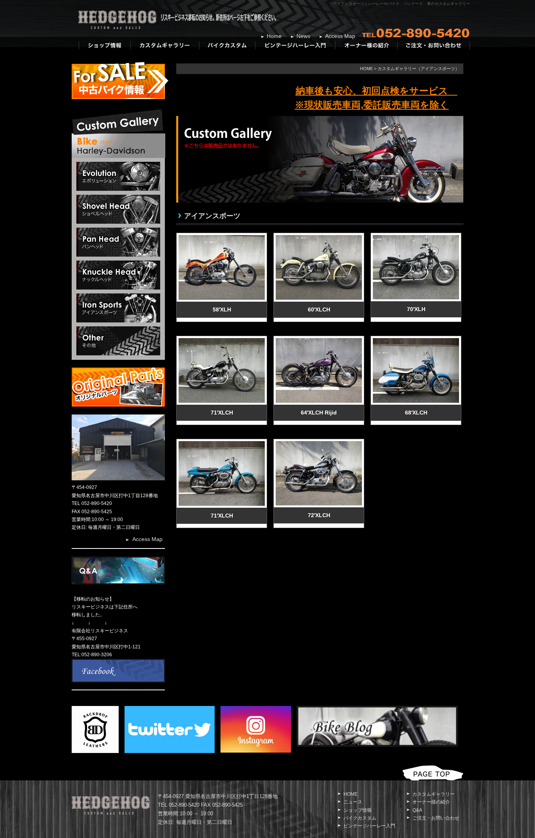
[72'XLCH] (318, 443)
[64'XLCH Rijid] (318, 340)
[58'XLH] (221, 237)
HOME (366, 68)
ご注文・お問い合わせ (435, 818)
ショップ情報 (357, 810)
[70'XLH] (415, 237)
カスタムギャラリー (433, 794)
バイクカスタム (359, 818)
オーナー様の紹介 (431, 802)
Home (274, 36)
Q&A (417, 810)
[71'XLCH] (221, 340)
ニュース (352, 802)
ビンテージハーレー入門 (369, 826)
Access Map (340, 36)
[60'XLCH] (318, 237)
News (303, 36)
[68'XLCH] (415, 340)
